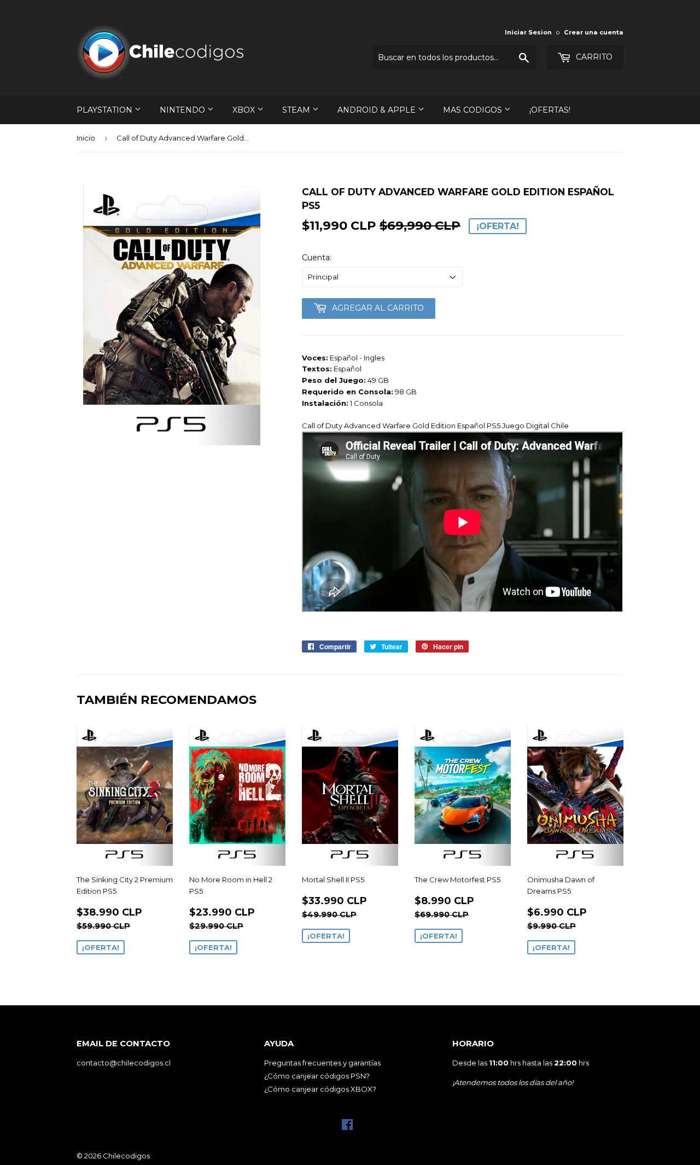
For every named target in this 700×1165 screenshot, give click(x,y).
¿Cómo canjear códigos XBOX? (320, 1089)
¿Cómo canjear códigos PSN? (317, 1075)
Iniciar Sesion (528, 32)
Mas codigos (473, 110)
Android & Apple (377, 110)
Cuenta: (316, 258)
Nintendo (183, 110)
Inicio (86, 137)
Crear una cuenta (593, 32)
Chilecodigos (126, 1155)
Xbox (244, 110)
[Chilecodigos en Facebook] (347, 1127)
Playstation (106, 110)
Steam (297, 110)
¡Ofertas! (549, 110)
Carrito (593, 57)
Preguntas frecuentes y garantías (322, 1062)
